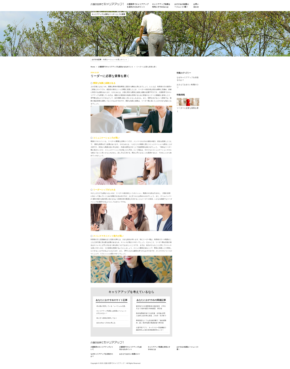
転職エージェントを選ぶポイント (115, 59)
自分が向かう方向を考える (105, 323)
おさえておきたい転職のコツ (129, 354)
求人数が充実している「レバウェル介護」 (111, 306)
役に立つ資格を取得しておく (106, 318)
